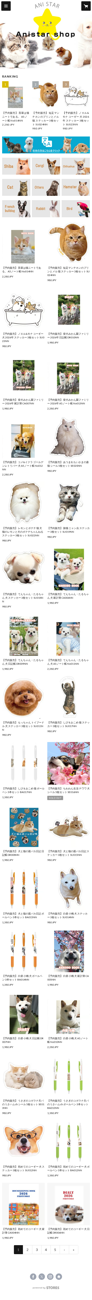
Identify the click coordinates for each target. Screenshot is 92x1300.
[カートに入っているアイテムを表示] (86, 6)
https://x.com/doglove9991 (42, 1276)
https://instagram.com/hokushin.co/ (50, 1276)
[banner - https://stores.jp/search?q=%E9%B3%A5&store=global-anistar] (76, 208)
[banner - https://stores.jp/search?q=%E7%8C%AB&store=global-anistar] (16, 187)
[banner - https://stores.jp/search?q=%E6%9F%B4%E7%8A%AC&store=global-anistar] (16, 166)
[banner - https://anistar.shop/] (46, 144)
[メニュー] (6, 6)
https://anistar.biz (59, 1276)
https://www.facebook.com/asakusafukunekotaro (33, 1276)
